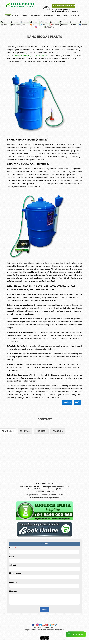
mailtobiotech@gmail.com (47, 498)
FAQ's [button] (77, 402)
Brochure (67, 402)
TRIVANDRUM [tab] (8, 431)
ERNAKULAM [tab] (25, 431)
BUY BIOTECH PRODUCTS (64, 6)
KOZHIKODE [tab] (41, 431)
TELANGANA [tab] (58, 431)
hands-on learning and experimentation (32, 55)
